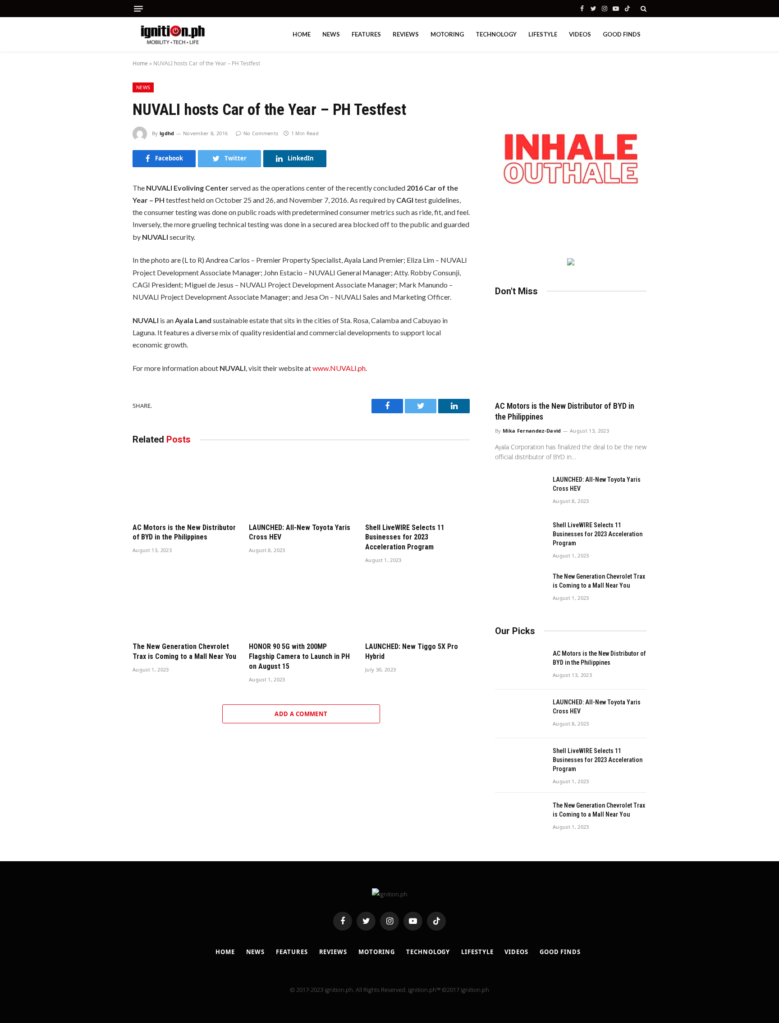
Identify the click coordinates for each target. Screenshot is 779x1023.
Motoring (447, 34)
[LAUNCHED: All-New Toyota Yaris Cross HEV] (301, 486)
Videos (580, 34)
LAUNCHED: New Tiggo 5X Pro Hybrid (411, 651)
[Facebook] (100, 215)
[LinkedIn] (100, 252)
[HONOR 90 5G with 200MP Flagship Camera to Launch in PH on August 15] (301, 605)
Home (302, 34)
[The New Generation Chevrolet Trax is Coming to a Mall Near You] (185, 605)
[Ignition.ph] (173, 34)
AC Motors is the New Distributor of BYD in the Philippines (184, 532)
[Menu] (138, 8)
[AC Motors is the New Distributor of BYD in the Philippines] (185, 486)
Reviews (406, 34)
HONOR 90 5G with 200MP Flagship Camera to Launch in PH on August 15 (299, 656)
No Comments (260, 133)
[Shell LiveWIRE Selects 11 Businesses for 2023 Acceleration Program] (417, 486)
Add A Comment (301, 714)
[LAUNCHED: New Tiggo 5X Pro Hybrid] (417, 605)
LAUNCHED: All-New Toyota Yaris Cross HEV (299, 532)
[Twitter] (100, 234)
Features (366, 34)
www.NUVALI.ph (339, 368)
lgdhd (167, 133)
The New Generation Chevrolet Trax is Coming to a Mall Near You (184, 651)
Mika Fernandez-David (532, 430)
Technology (496, 34)
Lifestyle (542, 34)
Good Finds (622, 34)
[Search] (642, 8)
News (331, 34)
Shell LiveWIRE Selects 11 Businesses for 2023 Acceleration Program (404, 537)
